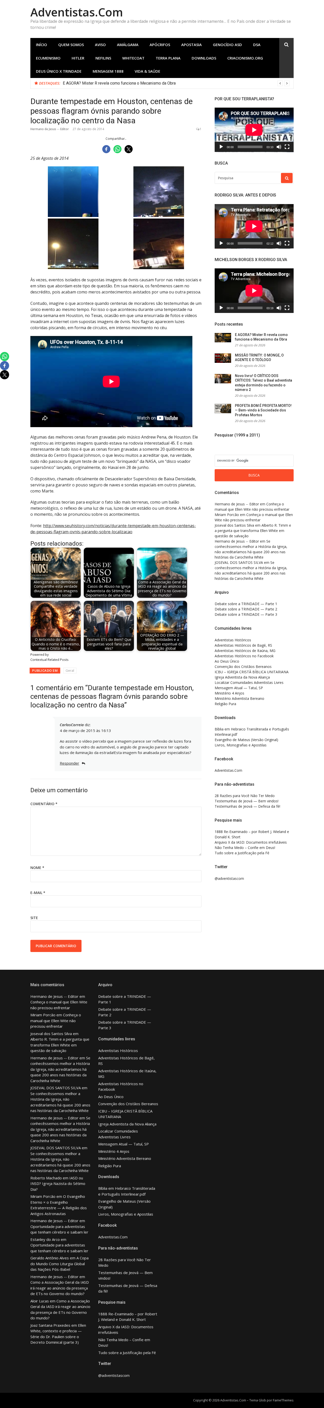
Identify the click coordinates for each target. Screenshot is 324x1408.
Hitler (78, 58)
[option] (176, 83)
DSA (256, 44)
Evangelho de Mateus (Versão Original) (246, 739)
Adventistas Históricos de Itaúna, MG (245, 650)
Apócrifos (160, 44)
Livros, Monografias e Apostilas (241, 745)
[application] (254, 130)
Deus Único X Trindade (59, 71)
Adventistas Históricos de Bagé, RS (243, 645)
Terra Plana (168, 58)
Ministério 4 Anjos (229, 693)
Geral (70, 670)
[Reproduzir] (221, 146)
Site (34, 917)
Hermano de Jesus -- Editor (49, 129)
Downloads (204, 58)
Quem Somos (71, 44)
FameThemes (283, 1400)
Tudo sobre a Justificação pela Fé (242, 852)
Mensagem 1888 (108, 71)
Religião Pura (225, 703)
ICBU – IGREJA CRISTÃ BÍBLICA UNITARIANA (252, 671)
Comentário (43, 803)
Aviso (100, 44)
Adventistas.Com (76, 12)
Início (41, 44)
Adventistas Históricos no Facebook (244, 655)
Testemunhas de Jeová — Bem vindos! (246, 801)
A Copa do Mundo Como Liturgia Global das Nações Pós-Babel (59, 1263)
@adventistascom (229, 878)
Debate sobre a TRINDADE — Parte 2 (246, 609)
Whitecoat (133, 58)
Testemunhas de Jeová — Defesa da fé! (247, 806)
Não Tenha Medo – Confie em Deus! (245, 847)
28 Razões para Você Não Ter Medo (245, 795)
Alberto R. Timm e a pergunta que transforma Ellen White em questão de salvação (253, 530)
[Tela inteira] (287, 146)
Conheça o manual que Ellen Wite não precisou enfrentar (55, 1020)
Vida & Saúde (147, 71)
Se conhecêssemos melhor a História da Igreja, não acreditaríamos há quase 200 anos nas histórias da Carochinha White (60, 1069)
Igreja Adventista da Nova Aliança (242, 677)
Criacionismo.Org (245, 58)
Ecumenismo (48, 58)
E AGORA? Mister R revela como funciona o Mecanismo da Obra (119, 83)
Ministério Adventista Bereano (239, 698)
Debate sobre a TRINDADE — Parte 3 (246, 614)
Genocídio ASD (227, 44)
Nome (37, 867)
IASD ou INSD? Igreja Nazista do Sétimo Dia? (57, 1183)
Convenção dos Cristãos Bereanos (243, 666)
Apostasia (191, 44)
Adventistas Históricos (233, 640)
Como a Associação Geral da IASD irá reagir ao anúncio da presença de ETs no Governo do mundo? (59, 1288)
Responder (69, 763)
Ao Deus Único (227, 661)
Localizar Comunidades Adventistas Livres (249, 682)
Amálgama (127, 44)
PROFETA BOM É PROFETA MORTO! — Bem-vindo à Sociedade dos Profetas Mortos (263, 410)
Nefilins (103, 58)
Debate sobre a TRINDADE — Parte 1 (246, 603)
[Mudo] (278, 146)
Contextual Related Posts (49, 659)
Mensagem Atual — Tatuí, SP (239, 687)
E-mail (37, 892)
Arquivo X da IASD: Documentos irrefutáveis (251, 842)
